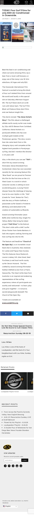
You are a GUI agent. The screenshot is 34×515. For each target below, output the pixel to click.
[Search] (31, 2)
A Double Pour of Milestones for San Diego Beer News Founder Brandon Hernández (17, 430)
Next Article (17, 331)
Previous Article (17, 323)
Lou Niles (5, 18)
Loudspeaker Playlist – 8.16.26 (16, 425)
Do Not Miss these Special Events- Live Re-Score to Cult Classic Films (17, 327)
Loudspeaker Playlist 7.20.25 (10, 391)
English (8, 506)
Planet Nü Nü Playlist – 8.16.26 (16, 422)
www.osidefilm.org (10, 303)
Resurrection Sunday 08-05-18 (17, 333)
